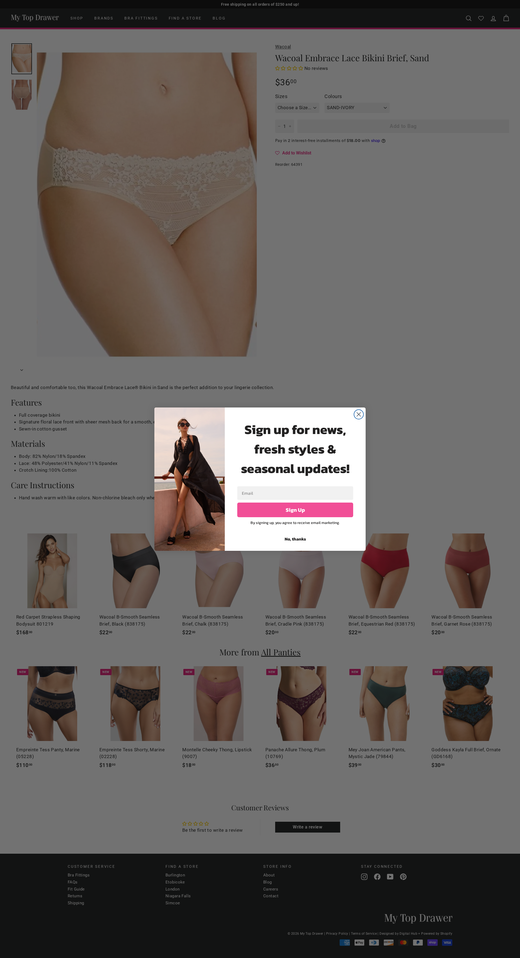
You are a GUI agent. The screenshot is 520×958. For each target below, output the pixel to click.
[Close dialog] (358, 414)
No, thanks (295, 539)
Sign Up (295, 510)
